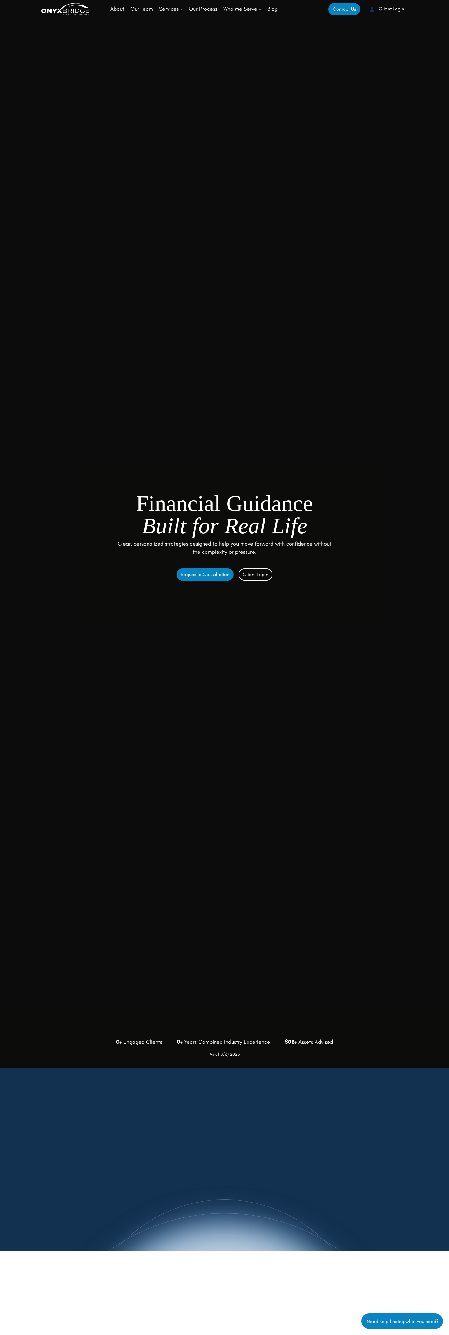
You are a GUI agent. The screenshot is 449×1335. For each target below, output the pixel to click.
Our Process (203, 8)
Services (169, 8)
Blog (272, 8)
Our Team (141, 8)
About (117, 8)
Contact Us (344, 9)
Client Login (391, 9)
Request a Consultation (205, 574)
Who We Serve (241, 8)
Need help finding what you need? (402, 1321)
